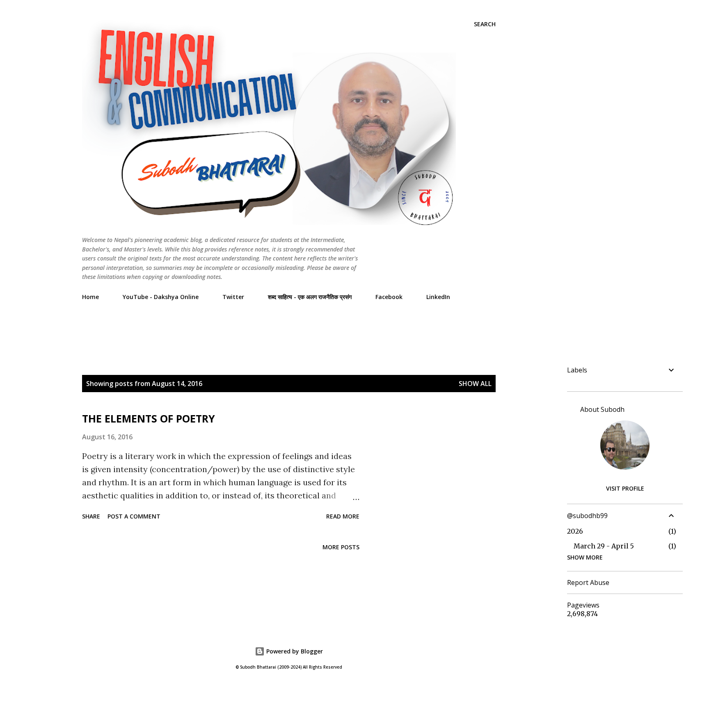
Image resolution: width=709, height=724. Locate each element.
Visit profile (625, 488)
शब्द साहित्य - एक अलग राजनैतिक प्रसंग (310, 297)
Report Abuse (588, 582)
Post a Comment (133, 516)
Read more (342, 516)
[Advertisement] (231, 325)
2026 (575, 531)
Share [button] (91, 516)
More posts (340, 547)
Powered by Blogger (294, 651)
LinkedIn (438, 297)
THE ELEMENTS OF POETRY (148, 418)
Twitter (233, 297)
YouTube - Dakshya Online (161, 297)
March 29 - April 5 (604, 546)
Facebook (389, 297)
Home (90, 297)
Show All (475, 383)
